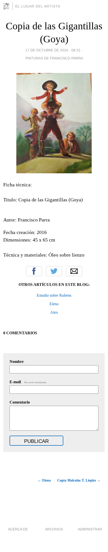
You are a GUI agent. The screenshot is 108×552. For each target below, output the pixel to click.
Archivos (54, 529)
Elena (54, 304)
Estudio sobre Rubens (54, 295)
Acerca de (18, 529)
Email (74, 271)
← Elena (44, 480)
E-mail (28, 382)
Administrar (90, 529)
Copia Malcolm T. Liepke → (78, 480)
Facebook (34, 271)
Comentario (20, 402)
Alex (54, 312)
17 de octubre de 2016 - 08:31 (52, 50)
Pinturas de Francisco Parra (54, 58)
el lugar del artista (37, 6)
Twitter (54, 271)
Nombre (17, 361)
